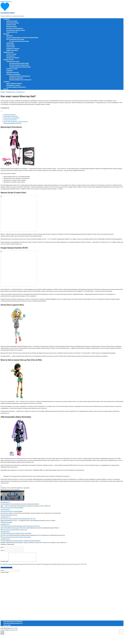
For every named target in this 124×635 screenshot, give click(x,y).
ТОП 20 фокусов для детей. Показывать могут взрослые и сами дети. (20, 526)
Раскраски (9, 70)
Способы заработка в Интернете (16, 87)
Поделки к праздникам (13, 74)
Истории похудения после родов (19, 41)
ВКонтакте (9, 35)
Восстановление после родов (15, 39)
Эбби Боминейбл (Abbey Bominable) (12, 123)
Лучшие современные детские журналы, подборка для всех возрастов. (21, 540)
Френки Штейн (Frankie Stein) (10, 116)
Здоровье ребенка (11, 21)
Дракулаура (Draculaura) (9, 114)
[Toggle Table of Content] (2, 111)
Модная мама (10, 45)
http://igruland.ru (65, 476)
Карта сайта (7, 625)
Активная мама (8, 12)
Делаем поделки (8, 59)
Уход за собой (10, 46)
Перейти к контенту (6, 1)
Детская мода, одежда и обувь (15, 30)
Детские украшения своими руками (20, 67)
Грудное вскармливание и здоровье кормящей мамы (22, 37)
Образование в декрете (13, 85)
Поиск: (3, 570)
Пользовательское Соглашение (12, 621)
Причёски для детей (12, 72)
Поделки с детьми (11, 68)
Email (2, 550)
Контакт (5, 89)
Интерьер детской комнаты (14, 28)
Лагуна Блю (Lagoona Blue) (10, 119)
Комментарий (4, 561)
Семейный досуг (8, 52)
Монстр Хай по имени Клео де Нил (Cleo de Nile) (15, 121)
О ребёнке (6, 19)
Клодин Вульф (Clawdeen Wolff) (11, 118)
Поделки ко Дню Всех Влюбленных (19, 76)
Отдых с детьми (11, 54)
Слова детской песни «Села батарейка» (12, 511)
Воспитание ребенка (12, 23)
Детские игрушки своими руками (19, 65)
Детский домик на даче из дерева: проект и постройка (16, 533)
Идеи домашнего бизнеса (14, 83)
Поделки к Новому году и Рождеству (20, 79)
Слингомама (10, 43)
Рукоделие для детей (12, 61)
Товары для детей (11, 32)
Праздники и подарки (12, 57)
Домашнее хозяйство (12, 48)
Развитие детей (11, 24)
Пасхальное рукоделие (16, 78)
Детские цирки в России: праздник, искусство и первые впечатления (20, 504)
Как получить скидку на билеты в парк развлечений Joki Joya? (18, 518)
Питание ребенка (11, 26)
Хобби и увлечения (12, 50)
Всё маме (6, 34)
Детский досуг (10, 56)
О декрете (6, 81)
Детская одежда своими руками (19, 63)
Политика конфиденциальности (13, 623)
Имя (2, 547)
